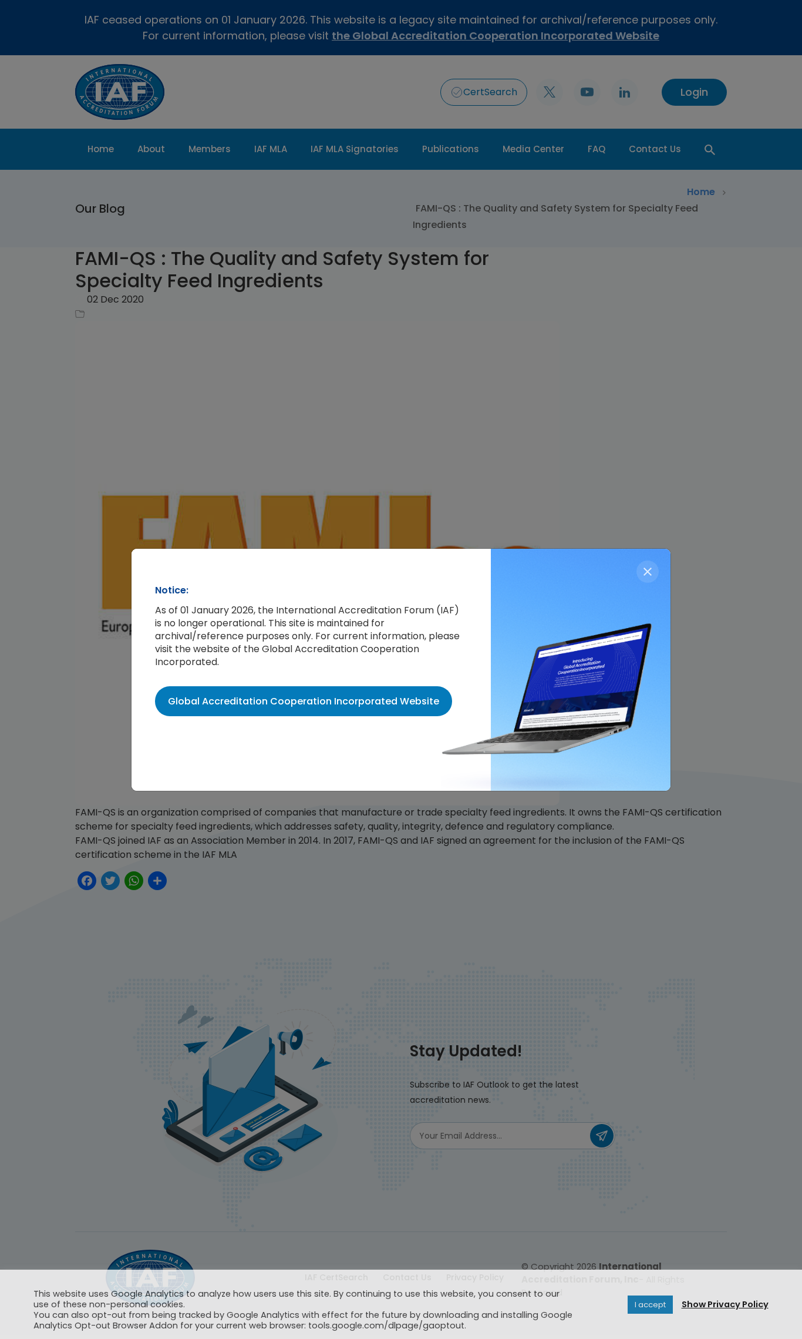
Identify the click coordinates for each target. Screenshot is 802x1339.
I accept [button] (650, 1304)
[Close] (647, 572)
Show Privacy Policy (725, 1304)
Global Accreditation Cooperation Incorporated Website (303, 701)
